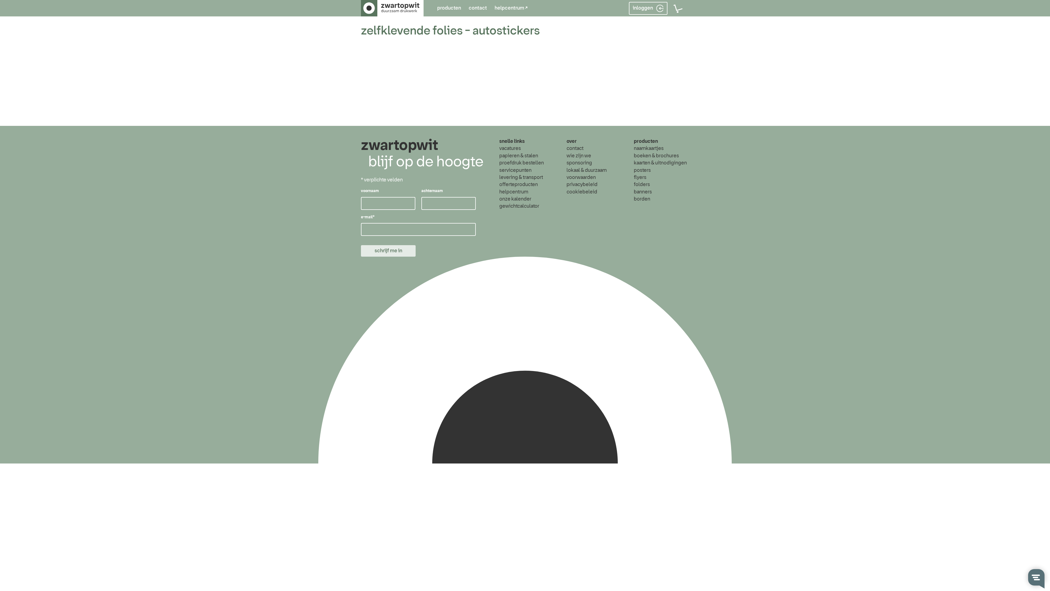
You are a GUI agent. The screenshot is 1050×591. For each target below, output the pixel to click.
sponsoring (579, 163)
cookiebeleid (582, 192)
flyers (640, 177)
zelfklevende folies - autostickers (450, 31)
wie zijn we (579, 155)
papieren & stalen (518, 155)
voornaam (370, 191)
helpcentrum (513, 192)
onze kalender (515, 199)
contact (478, 8)
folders (642, 184)
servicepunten (515, 170)
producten (449, 8)
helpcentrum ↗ (511, 8)
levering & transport (521, 177)
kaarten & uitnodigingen (660, 163)
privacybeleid (582, 184)
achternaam (432, 191)
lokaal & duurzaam (587, 170)
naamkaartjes (649, 148)
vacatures (510, 148)
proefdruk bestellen (521, 163)
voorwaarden (581, 177)
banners (643, 192)
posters (642, 170)
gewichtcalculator (519, 206)
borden (642, 199)
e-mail (368, 217)
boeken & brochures (656, 155)
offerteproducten (518, 184)
